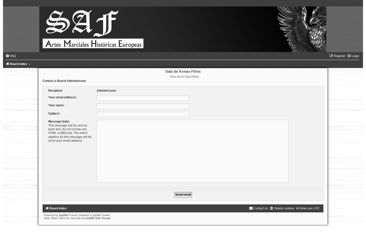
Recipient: (55, 90)
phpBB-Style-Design (98, 218)
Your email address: (62, 97)
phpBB (63, 215)
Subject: (54, 113)
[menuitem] (10, 56)
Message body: (59, 121)
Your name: (56, 105)
